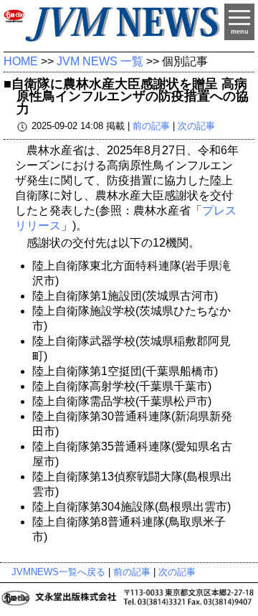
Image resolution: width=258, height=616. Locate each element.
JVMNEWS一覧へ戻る (58, 572)
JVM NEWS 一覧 (100, 61)
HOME (21, 61)
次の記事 (196, 126)
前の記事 (151, 126)
